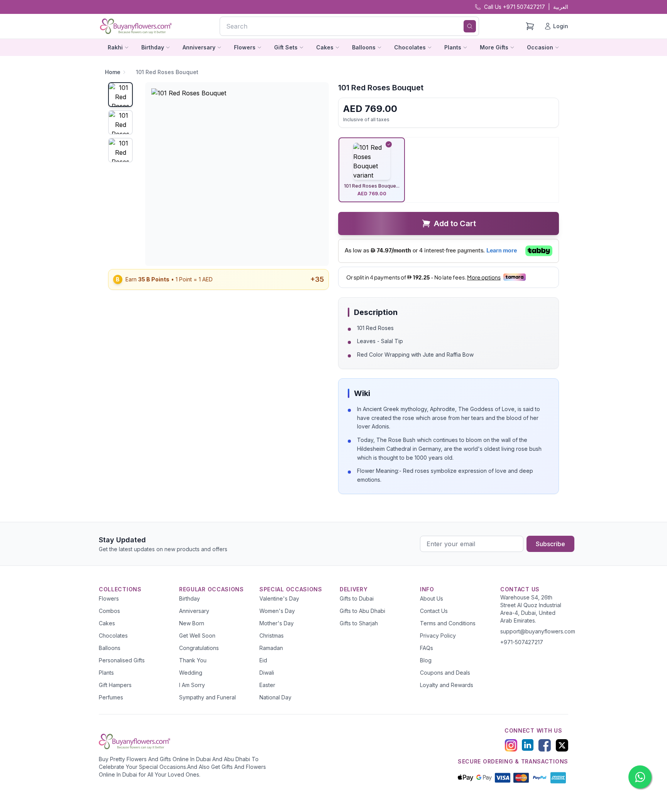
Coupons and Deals (445, 672)
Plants (106, 672)
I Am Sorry (192, 685)
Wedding (190, 672)
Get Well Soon (197, 635)
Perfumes (111, 697)
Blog (426, 660)
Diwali (266, 672)
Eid (263, 660)
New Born (191, 623)
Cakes (107, 623)
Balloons (109, 648)
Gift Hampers (115, 685)
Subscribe (550, 544)
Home (112, 72)
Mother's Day (276, 623)
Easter (267, 685)
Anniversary (194, 611)
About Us (431, 598)
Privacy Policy (438, 635)
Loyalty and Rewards (446, 685)
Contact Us (434, 611)
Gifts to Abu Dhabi (362, 611)
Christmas (271, 635)
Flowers (109, 598)
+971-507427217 (521, 642)
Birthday (189, 598)
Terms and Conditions (448, 623)
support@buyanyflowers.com (537, 631)
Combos (109, 611)
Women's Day (277, 611)
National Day (275, 697)
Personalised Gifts (122, 660)
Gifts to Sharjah (359, 623)
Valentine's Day (279, 598)
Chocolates (113, 635)
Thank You (193, 660)
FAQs (426, 648)
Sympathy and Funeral (207, 697)
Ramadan (271, 648)
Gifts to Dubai (357, 598)
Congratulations (199, 648)
